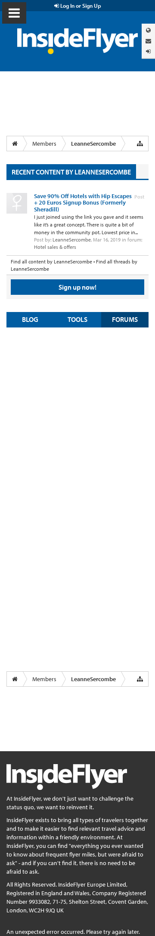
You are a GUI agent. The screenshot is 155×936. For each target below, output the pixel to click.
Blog (30, 319)
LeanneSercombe (72, 239)
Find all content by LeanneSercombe (51, 261)
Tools (77, 319)
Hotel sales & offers (55, 247)
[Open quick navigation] (140, 143)
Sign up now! (77, 287)
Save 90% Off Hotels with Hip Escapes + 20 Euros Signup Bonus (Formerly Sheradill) (83, 202)
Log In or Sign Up (80, 5)
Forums (125, 319)
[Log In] (148, 51)
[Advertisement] (77, 413)
